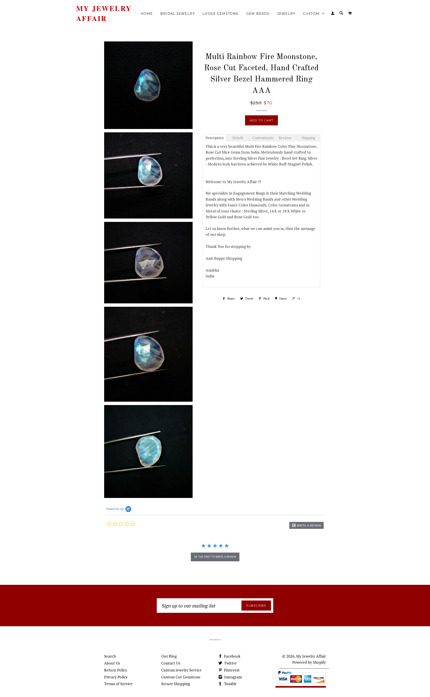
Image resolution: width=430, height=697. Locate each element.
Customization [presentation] (263, 137)
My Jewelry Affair (104, 13)
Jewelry (286, 14)
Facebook (231, 656)
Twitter (230, 663)
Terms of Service (118, 683)
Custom (311, 14)
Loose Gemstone (220, 14)
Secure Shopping (175, 683)
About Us (112, 663)
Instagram (232, 677)
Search (110, 656)
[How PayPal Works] (300, 684)
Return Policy (115, 670)
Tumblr (229, 683)
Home (147, 14)
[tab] (214, 137)
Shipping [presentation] (308, 137)
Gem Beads (258, 14)
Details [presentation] (237, 137)
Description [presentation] (215, 137)
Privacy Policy (116, 677)
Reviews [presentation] (285, 137)
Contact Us (170, 663)
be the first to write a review (215, 557)
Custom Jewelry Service (181, 670)
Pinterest (231, 670)
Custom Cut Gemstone (180, 677)
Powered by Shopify (309, 662)
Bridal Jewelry (177, 14)
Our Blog (169, 656)
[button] (306, 525)
